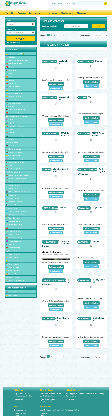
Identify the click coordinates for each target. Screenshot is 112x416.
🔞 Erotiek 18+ (11, 146)
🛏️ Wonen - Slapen (12, 267)
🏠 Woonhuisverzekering (14, 238)
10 (62, 35)
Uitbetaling (70, 399)
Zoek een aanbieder (49, 26)
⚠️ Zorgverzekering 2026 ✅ (15, 54)
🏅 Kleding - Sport (12, 188)
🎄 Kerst (9, 73)
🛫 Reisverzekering (12, 234)
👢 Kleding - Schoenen (13, 185)
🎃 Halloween (10, 77)
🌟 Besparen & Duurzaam (14, 93)
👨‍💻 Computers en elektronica (15, 109)
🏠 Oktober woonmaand (14, 64)
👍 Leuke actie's (11, 295)
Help (73, 3)
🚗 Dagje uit (10, 123)
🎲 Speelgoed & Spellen (14, 201)
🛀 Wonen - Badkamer (13, 251)
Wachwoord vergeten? (13, 42)
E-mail (8, 20)
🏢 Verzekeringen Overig (14, 225)
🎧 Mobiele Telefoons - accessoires (17, 192)
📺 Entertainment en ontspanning (16, 136)
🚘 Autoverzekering (12, 228)
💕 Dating (9, 119)
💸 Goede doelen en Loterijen (15, 162)
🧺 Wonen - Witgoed (12, 274)
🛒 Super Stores (11, 208)
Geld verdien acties (36, 13)
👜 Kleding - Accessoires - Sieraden (17, 175)
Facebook (44, 413)
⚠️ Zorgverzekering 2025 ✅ (15, 280)
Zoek (98, 26)
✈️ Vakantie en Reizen (13, 221)
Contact (60, 3)
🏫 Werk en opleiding (13, 248)
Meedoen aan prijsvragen (48, 399)
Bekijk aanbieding (56, 84)
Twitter (43, 415)
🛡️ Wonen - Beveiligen (13, 254)
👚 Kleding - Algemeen (13, 172)
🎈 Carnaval (10, 106)
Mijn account (81, 13)
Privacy (67, 3)
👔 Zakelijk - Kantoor (13, 277)
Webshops (22, 13)
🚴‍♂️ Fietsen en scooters (13, 149)
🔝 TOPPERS (10, 57)
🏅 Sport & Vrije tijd (12, 198)
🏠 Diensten (10, 132)
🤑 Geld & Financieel (13, 155)
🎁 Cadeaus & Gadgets (13, 113)
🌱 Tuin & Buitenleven (13, 218)
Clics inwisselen (67, 13)
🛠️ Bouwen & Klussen (13, 103)
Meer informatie (56, 88)
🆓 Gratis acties (11, 292)
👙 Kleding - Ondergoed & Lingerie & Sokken (20, 182)
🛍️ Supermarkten (11, 205)
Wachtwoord (11, 29)
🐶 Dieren (9, 129)
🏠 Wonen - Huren (12, 257)
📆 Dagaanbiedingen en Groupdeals (17, 116)
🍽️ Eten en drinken (12, 142)
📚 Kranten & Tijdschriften (14, 169)
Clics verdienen (52, 13)
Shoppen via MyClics (47, 401)
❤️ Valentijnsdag (11, 83)
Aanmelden (10, 13)
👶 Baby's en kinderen (13, 90)
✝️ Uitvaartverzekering (13, 241)
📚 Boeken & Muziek (13, 100)
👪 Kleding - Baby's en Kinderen (16, 178)
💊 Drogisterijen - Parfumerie (15, 126)
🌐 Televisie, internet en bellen (16, 211)
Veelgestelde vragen (21, 413)
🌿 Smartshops (11, 195)
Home (53, 3)
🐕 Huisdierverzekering (13, 231)
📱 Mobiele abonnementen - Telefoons (18, 60)
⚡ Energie (9, 139)
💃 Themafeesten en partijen (15, 215)
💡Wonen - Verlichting (13, 271)
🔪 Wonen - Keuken (12, 264)
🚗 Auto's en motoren (13, 87)
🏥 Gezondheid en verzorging (15, 159)
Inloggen (20, 38)
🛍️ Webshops (10, 244)
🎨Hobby (9, 165)
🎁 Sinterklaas (11, 67)
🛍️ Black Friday (11, 70)
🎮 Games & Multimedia (14, 152)
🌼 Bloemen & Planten (13, 96)
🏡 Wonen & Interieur (13, 261)
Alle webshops (19, 399)
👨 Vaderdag (10, 80)
